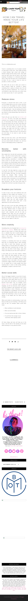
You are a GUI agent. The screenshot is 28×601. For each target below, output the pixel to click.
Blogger (20, 0)
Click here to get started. (17, 445)
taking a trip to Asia (7, 284)
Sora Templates (14, 597)
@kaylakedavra (14, 456)
